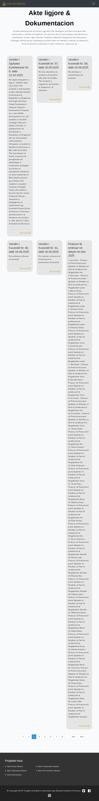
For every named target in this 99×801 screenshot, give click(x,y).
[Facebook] (89, 791)
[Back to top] (49, 795)
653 (73, 736)
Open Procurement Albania (49, 770)
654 (82, 736)
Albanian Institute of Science (68, 790)
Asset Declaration (14, 775)
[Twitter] (83, 791)
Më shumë (24, 233)
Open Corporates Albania (48, 766)
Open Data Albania (15, 766)
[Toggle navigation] (93, 3)
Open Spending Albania (17, 770)
